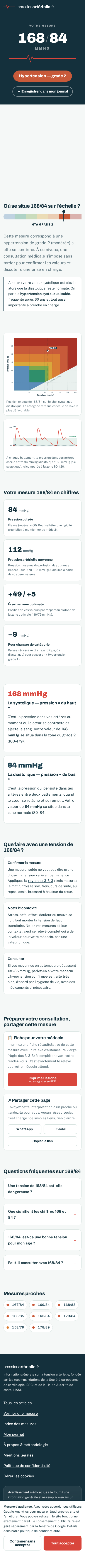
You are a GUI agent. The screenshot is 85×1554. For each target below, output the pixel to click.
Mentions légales (18, 1455)
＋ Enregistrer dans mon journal (42, 91)
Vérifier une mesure (20, 1413)
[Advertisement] (42, 149)
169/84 (44, 1305)
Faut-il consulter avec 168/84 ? (35, 1263)
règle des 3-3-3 (40, 880)
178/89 (44, 1327)
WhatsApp (24, 1129)
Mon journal (13, 1434)
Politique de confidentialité (26, 1465)
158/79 (18, 1327)
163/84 (44, 1316)
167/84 (18, 1305)
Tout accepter (62, 1543)
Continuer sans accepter (22, 1543)
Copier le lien (42, 1141)
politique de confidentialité (40, 1531)
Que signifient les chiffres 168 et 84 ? (37, 1214)
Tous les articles (17, 1403)
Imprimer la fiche (43, 1079)
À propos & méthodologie (25, 1445)
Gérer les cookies (18, 1476)
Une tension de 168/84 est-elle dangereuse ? (35, 1189)
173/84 (69, 1316)
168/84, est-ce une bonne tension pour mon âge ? (37, 1240)
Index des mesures (19, 1424)
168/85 (18, 1316)
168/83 (69, 1305)
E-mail (61, 1129)
